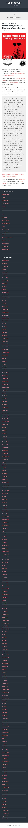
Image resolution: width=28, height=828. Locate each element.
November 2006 (5, 623)
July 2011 (4, 462)
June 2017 (4, 283)
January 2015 (5, 341)
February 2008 (5, 580)
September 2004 (5, 698)
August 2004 (5, 700)
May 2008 (4, 571)
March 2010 (4, 508)
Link (3, 214)
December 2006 (5, 620)
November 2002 (5, 755)
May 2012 (4, 433)
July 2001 (4, 798)
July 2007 (4, 600)
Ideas (3, 209)
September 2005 (5, 663)
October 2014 (5, 349)
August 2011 (5, 459)
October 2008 (5, 557)
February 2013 (5, 407)
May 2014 (4, 364)
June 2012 (4, 430)
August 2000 (5, 816)
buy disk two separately (12, 82)
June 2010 (4, 499)
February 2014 (5, 372)
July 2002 (4, 767)
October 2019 (5, 266)
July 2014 (4, 358)
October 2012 (5, 418)
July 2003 (4, 738)
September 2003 (5, 732)
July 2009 (4, 531)
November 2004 (5, 692)
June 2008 (4, 568)
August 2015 (5, 321)
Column (3, 197)
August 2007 (5, 597)
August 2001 (5, 795)
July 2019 (4, 269)
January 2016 (5, 306)
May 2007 (4, 606)
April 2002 (4, 775)
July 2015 (4, 323)
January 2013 (5, 410)
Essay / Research (5, 203)
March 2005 (4, 680)
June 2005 (4, 672)
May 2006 (4, 640)
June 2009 (4, 534)
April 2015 (4, 332)
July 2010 (4, 496)
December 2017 (5, 280)
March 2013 (4, 404)
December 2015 (5, 309)
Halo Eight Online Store (18, 73)
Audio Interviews (5, 194)
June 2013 (4, 395)
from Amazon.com (9, 75)
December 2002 (5, 752)
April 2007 (4, 608)
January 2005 (5, 686)
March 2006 (4, 646)
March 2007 (4, 611)
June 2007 (4, 603)
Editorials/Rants (5, 200)
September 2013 (5, 387)
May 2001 (4, 801)
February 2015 (5, 338)
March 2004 (4, 715)
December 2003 (5, 723)
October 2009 (5, 522)
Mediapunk (4, 217)
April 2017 (4, 289)
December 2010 (5, 482)
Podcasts (4, 234)
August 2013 (5, 390)
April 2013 (4, 401)
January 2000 (5, 818)
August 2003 (5, 735)
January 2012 (5, 444)
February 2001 (5, 810)
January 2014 (5, 375)
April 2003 (4, 747)
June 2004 (4, 706)
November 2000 (5, 813)
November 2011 (5, 450)
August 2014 (5, 355)
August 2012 (5, 424)
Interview (4, 211)
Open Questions (5, 229)
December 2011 (5, 447)
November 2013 (5, 381)
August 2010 (5, 493)
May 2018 (4, 275)
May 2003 (4, 744)
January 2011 (5, 479)
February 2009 (5, 545)
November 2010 (5, 485)
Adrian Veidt (22, 179)
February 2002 (5, 781)
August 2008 (5, 562)
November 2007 (5, 588)
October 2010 (5, 488)
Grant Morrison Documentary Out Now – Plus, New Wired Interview (13, 25)
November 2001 (5, 787)
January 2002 (5, 784)
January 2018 (5, 277)
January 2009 (5, 548)
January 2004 (5, 721)
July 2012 (4, 427)
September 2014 (5, 352)
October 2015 (5, 315)
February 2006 (5, 649)
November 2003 (5, 726)
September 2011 (5, 456)
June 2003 (4, 741)
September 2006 (5, 629)
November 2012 (5, 416)
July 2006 (4, 634)
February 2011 (5, 476)
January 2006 (5, 652)
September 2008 (5, 559)
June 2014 (4, 361)
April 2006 (4, 643)
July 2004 (4, 703)
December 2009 (5, 516)
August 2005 (5, 666)
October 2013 (5, 384)
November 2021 (5, 260)
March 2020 (4, 263)
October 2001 (5, 790)
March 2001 (4, 807)
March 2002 (4, 778)
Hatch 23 (4, 206)
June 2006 (4, 637)
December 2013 (5, 378)
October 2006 (5, 626)
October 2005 (5, 660)
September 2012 (5, 421)
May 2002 (4, 772)
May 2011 (4, 467)
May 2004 (4, 709)
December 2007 (5, 585)
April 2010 (4, 505)
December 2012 (5, 413)
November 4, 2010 (6, 30)
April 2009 (4, 539)
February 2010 (5, 511)
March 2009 (4, 542)
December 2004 (5, 689)
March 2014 (4, 370)
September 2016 (5, 298)
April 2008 (4, 574)
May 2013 (4, 398)
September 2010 (5, 490)
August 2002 (5, 764)
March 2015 (4, 335)
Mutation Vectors (6, 223)
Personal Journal (5, 232)
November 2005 (5, 657)
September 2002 (5, 761)
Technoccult (14, 3)
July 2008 (4, 565)
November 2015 (5, 312)
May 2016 (4, 303)
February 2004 (5, 718)
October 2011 (5, 453)
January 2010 (5, 513)
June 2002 (4, 770)
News (3, 226)
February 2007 (5, 614)
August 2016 (5, 300)
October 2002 (5, 758)
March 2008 (4, 577)
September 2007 (5, 594)
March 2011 (4, 473)
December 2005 (5, 654)
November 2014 (5, 346)
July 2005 (4, 669)
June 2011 (4, 464)
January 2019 (5, 272)
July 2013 (4, 393)
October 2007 (5, 591)
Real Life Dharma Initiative (7, 237)
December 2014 (5, 344)
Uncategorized (5, 246)
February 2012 (5, 441)
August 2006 (5, 631)
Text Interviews (5, 243)
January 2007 (5, 617)
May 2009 (4, 536)
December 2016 (5, 292)
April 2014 (4, 367)
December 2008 (5, 551)
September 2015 (5, 318)
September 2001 (5, 793)
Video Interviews (5, 249)
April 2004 (4, 712)
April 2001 (4, 804)
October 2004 (5, 695)
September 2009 (5, 525)
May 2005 (4, 675)
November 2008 (5, 554)
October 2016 (5, 295)
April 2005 (4, 677)
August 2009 (5, 528)
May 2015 (4, 329)
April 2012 (4, 436)
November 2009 (5, 519)
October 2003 (5, 729)
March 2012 (4, 439)
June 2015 (4, 326)
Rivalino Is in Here (6, 240)
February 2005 (5, 683)
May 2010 (4, 502)
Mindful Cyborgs (5, 220)
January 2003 (5, 749)
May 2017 (4, 286)
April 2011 (4, 470)
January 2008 (5, 582)
